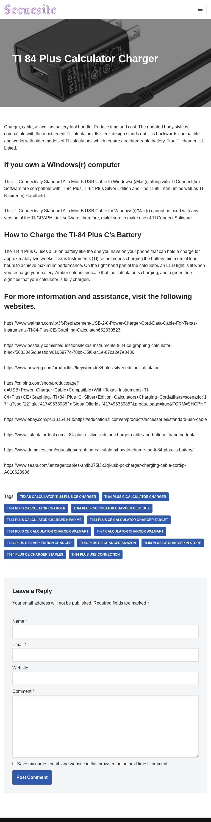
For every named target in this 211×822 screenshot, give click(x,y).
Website (20, 668)
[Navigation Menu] (200, 9)
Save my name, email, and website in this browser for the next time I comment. (92, 764)
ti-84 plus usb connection (95, 554)
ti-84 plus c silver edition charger (39, 543)
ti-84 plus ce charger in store (172, 543)
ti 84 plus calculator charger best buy (112, 508)
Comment (23, 691)
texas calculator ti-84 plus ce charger (58, 497)
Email (19, 644)
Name (19, 621)
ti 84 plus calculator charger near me (44, 520)
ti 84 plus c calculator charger (135, 497)
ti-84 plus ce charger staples (35, 554)
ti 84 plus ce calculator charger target (129, 520)
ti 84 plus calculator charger (36, 508)
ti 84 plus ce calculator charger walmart (47, 531)
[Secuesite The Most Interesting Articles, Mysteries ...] (30, 9)
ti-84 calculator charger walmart (130, 531)
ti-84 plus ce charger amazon (108, 543)
